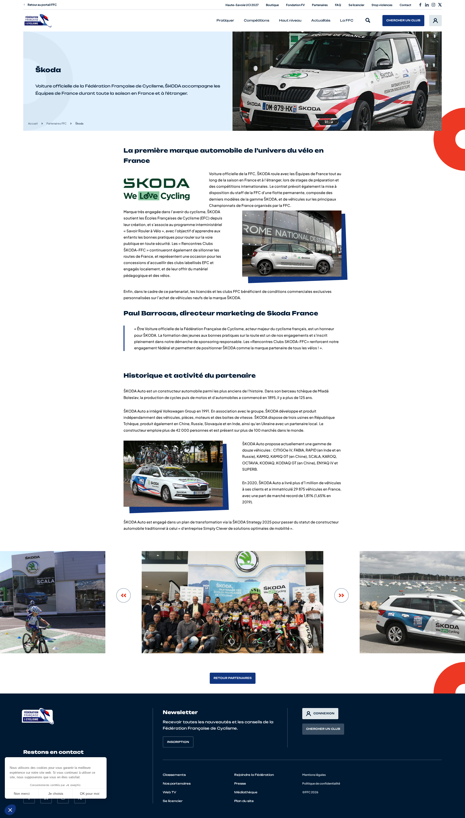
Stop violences (382, 5)
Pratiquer (225, 20)
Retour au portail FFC (42, 5)
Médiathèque (245, 792)
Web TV (169, 792)
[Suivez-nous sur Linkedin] (427, 5)
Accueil (33, 123)
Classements (174, 775)
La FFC (346, 20)
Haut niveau (290, 20)
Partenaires (320, 5)
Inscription (178, 742)
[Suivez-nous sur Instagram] (433, 5)
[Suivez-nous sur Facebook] (420, 5)
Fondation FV (295, 5)
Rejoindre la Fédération (254, 775)
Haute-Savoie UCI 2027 (242, 5)
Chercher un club (403, 20)
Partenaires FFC (56, 123)
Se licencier (356, 5)
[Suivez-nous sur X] (440, 5)
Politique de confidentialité (321, 783)
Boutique (272, 5)
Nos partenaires (177, 783)
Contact (405, 5)
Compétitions (256, 20)
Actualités (320, 20)
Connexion (323, 713)
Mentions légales (314, 775)
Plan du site (244, 801)
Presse (240, 783)
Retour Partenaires (233, 678)
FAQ (338, 5)
